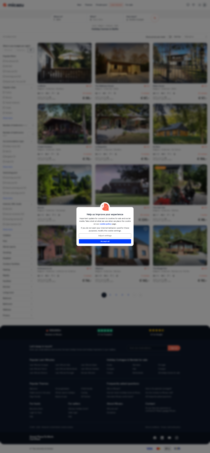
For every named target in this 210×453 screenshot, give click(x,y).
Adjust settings (105, 235)
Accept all (105, 241)
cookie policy (105, 224)
